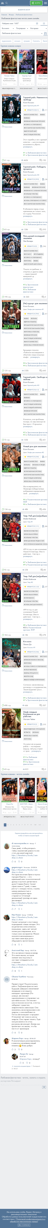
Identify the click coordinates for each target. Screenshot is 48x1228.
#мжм (42, 114)
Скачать (36, 41)
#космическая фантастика (34, 128)
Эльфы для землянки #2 (35, 452)
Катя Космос (28, 103)
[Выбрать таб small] (37, 24)
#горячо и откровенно (32, 124)
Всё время (34, 28)
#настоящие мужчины (32, 338)
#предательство (10, 817)
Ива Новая (16, 915)
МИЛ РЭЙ (23, 804)
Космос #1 (31, 647)
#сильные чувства (31, 194)
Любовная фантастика (11, 33)
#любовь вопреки (31, 534)
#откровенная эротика (32, 471)
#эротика (27, 261)
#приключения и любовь (33, 660)
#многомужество (31, 114)
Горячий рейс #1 (33, 106)
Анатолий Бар (18, 950)
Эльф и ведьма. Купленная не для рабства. (9, 80)
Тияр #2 (30, 582)
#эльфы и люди (38, 465)
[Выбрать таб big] (43, 24)
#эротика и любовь (31, 332)
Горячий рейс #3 (33, 385)
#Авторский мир (30, 131)
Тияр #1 (30, 522)
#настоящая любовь (32, 134)
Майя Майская (29, 519)
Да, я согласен (24, 1225)
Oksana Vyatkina (19, 977)
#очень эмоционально (33, 604)
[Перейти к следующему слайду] (45, 41)
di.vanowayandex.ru (20, 843)
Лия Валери (28, 241)
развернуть (27, 147)
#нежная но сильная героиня (35, 190)
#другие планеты (30, 322)
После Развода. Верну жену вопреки (27, 809)
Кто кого (27, 642)
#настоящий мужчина (32, 407)
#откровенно (29, 598)
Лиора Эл (24, 1054)
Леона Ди (27, 645)
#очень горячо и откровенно (35, 666)
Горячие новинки (15, 774)
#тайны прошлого (31, 673)
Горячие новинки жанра (11, 46)
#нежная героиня (38, 187)
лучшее (27, 41)
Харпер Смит (27, 76)
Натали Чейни (9, 76)
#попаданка (38, 254)
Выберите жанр (24, 10)
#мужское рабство (31, 531)
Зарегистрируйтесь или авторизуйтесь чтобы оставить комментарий (29, 835)
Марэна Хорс (17, 1038)
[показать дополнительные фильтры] (45, 33)
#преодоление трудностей (34, 541)
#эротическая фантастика (34, 328)
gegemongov (17, 867)
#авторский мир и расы (33, 264)
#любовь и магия (31, 735)
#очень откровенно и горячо (35, 200)
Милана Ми (32, 804)
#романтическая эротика (33, 325)
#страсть (27, 732)
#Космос (27, 254)
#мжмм (27, 118)
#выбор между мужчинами (34, 680)
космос (17, 41)
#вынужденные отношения (9, 88)
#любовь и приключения (33, 345)
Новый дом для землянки (34, 446)
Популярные (20, 28)
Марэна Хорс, (26, 1059)
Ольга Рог (9, 804)
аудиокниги (6, 41)
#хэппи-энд (28, 676)
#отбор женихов (30, 670)
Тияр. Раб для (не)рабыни (35, 516)
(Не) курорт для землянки (35, 304)
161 (39, 825)
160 (35, 825)
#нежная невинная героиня (34, 121)
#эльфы (34, 318)
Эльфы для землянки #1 (35, 309)
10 (31, 825)
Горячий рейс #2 (33, 175)
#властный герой (27, 817)
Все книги (5, 28)
